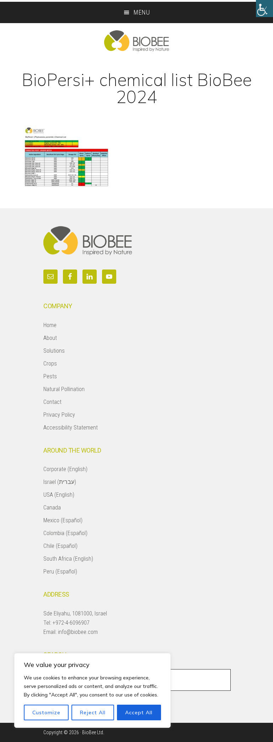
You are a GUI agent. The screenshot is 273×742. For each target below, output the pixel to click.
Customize (46, 712)
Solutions (54, 350)
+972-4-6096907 (71, 622)
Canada (52, 507)
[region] (92, 690)
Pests (50, 376)
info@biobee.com (78, 632)
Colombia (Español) (65, 533)
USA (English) (58, 494)
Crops (50, 363)
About (50, 338)
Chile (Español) (60, 546)
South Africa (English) (68, 558)
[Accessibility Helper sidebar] (264, 8)
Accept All (138, 712)
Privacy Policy (59, 414)
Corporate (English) (65, 469)
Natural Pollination (64, 389)
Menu (142, 12)
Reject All (93, 712)
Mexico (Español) (62, 520)
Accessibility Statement (70, 427)
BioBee (136, 41)
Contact (52, 402)
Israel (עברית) (59, 482)
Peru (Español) (60, 571)
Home (50, 325)
